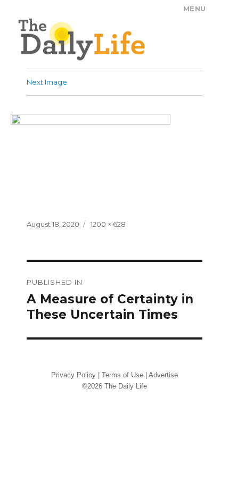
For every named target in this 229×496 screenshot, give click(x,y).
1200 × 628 (108, 224)
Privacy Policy (73, 375)
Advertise (163, 375)
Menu (194, 8)
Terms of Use (122, 375)
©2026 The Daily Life (114, 386)
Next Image (47, 82)
